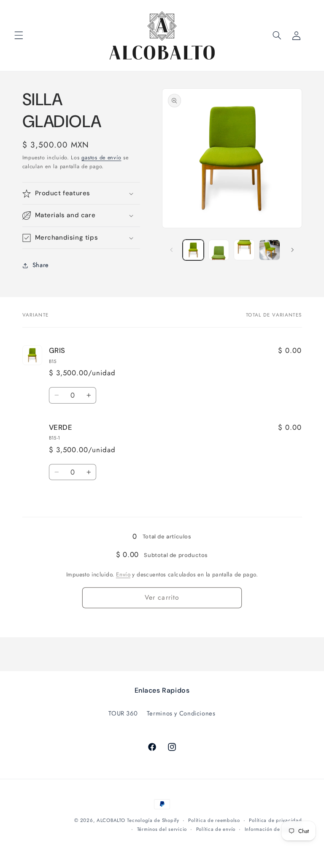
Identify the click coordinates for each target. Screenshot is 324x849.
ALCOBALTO (111, 820)
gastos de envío (101, 157)
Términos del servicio (162, 829)
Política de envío (216, 829)
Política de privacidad (275, 820)
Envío (123, 574)
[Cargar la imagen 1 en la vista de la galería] (193, 250)
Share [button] (40, 265)
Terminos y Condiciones (181, 713)
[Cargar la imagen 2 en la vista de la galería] (219, 250)
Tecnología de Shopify (153, 820)
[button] (18, 35)
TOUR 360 (123, 713)
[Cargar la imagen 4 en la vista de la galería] (269, 250)
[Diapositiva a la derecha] (293, 249)
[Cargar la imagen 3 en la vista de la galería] (244, 250)
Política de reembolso (214, 820)
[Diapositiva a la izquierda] (171, 249)
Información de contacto (273, 829)
